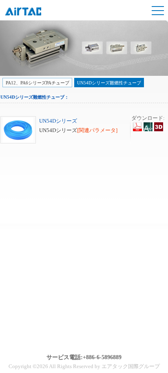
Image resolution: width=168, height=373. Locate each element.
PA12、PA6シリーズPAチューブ (37, 82)
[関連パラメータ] (97, 130)
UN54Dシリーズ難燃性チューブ (109, 82)
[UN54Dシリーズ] (18, 142)
